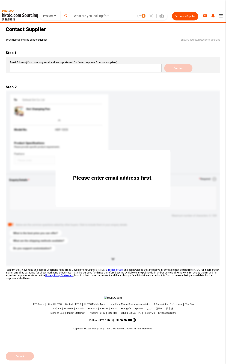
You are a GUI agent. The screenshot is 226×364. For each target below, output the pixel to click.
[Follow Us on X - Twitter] (113, 320)
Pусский (139, 308)
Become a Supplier (185, 16)
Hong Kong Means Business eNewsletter (130, 304)
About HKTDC (54, 304)
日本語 (169, 308)
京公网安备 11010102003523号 (160, 313)
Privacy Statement (76, 313)
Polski (114, 308)
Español (80, 308)
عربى (149, 308)
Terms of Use (115, 269)
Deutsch (68, 308)
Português (126, 308)
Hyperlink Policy (97, 313)
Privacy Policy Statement (59, 275)
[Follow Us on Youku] (134, 320)
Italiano (104, 308)
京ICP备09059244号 (131, 313)
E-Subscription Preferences (168, 304)
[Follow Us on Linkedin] (117, 320)
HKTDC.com (38, 304)
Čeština (57, 308)
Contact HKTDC (73, 304)
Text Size (189, 304)
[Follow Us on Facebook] (109, 320)
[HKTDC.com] (113, 297)
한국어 (159, 308)
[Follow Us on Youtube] (130, 320)
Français (92, 308)
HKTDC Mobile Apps (94, 304)
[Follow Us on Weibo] (121, 320)
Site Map (112, 313)
